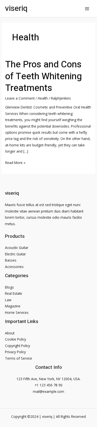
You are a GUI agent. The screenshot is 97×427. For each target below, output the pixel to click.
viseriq (16, 8)
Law (8, 299)
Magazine (12, 306)
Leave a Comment (20, 98)
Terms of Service (18, 358)
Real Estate (13, 293)
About (9, 333)
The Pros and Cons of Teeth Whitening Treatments (43, 76)
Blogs (9, 287)
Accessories (14, 266)
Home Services (17, 312)
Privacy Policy (15, 351)
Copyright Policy (17, 345)
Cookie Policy (15, 339)
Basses (10, 260)
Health (43, 98)
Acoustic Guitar (16, 247)
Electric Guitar (15, 254)
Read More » (15, 163)
